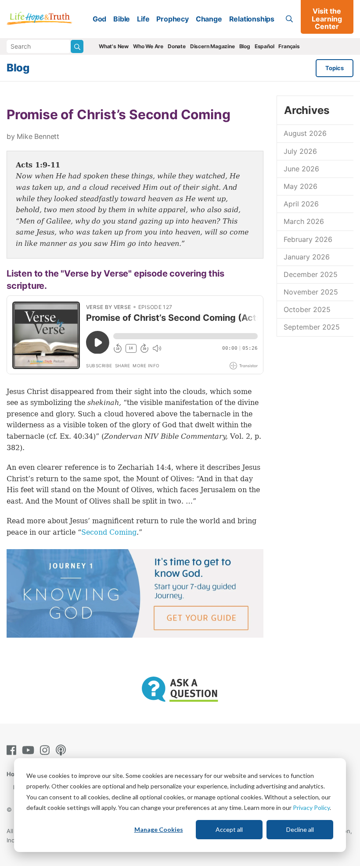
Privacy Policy (311, 807)
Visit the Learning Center (327, 19)
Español (264, 46)
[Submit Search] (77, 46)
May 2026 (300, 186)
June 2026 (301, 168)
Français (288, 46)
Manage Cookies (158, 829)
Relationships (251, 18)
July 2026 (300, 151)
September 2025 (312, 327)
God (99, 18)
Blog (244, 46)
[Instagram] (46, 750)
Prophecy (172, 18)
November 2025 (311, 291)
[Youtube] (30, 750)
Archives (306, 110)
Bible (121, 18)
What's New (114, 46)
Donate (177, 46)
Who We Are (148, 46)
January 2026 (307, 256)
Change (209, 18)
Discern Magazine (212, 46)
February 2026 (308, 239)
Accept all (229, 829)
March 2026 (304, 221)
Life (143, 18)
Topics (334, 67)
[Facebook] (13, 750)
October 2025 (307, 309)
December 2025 (311, 274)
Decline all (300, 829)
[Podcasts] (62, 750)
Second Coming (109, 532)
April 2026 (301, 203)
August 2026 (305, 133)
